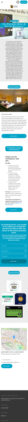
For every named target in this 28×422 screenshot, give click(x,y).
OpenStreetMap (19, 349)
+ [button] (3, 330)
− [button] (3, 332)
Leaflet (13, 349)
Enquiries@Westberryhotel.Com (11, 362)
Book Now (13, 261)
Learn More (13, 136)
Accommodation (5, 408)
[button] (2, 104)
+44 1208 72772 (6, 360)
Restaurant (3, 415)
